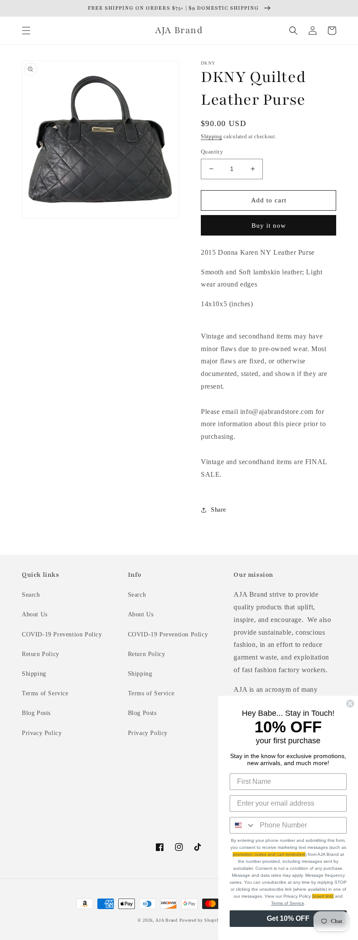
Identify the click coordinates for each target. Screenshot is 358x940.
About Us (35, 614)
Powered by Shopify (200, 920)
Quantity (212, 151)
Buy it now (268, 225)
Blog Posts (36, 713)
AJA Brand (166, 920)
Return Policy (40, 654)
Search (31, 594)
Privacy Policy (42, 733)
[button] (26, 30)
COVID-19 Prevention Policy (62, 634)
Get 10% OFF (288, 918)
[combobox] (242, 825)
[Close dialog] (350, 703)
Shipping (211, 136)
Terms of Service (45, 693)
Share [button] (218, 509)
